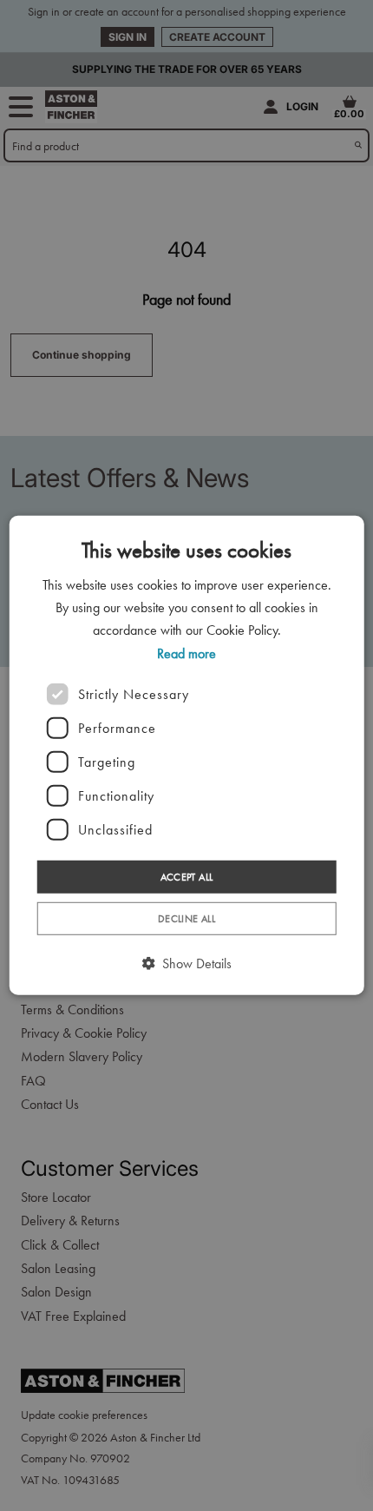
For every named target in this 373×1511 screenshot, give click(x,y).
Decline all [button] (186, 919)
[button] (187, 963)
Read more (186, 652)
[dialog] (187, 755)
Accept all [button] (186, 877)
